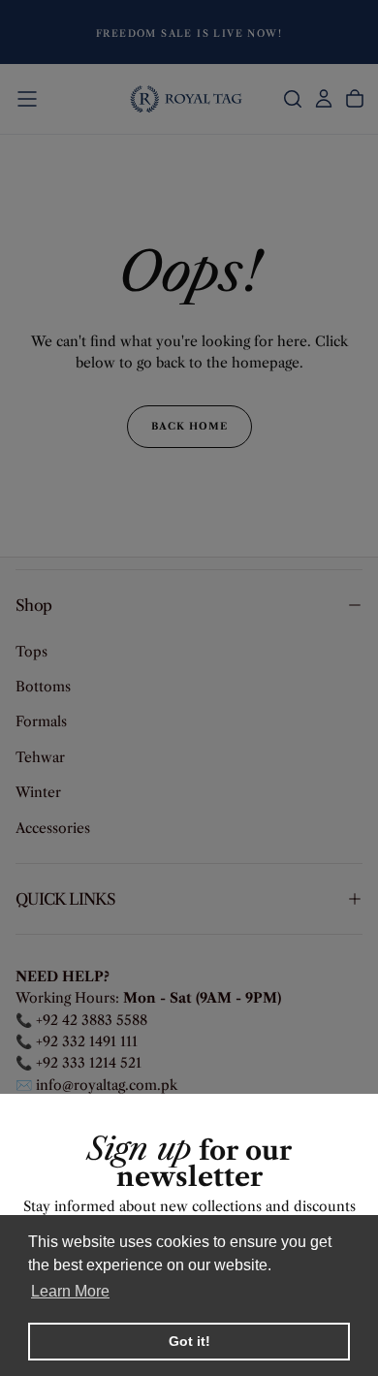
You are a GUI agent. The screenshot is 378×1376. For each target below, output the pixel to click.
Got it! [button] (189, 1341)
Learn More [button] (70, 1291)
